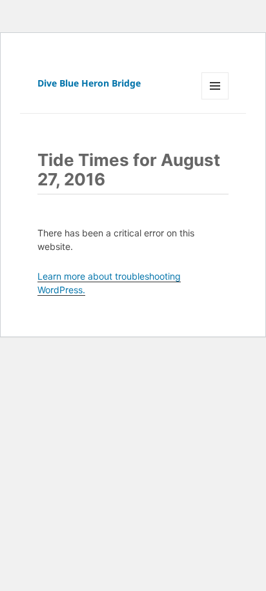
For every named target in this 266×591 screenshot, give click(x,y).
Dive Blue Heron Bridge (89, 83)
